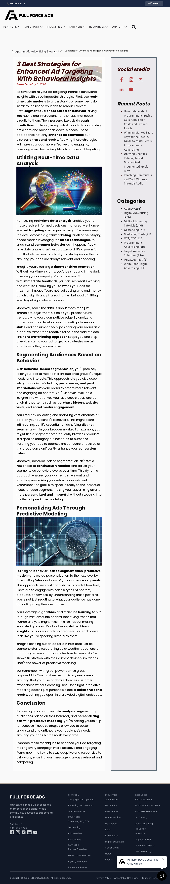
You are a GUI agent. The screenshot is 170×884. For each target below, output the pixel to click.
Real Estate (111, 823)
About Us (140, 833)
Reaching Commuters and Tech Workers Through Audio (138, 180)
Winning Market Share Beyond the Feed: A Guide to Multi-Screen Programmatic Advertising (138, 141)
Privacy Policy (103, 878)
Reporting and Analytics (81, 805)
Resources (97, 27)
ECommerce (111, 835)
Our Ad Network (76, 811)
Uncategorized (133, 260)
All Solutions (74, 839)
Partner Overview (77, 849)
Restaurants (111, 811)
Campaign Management (81, 799)
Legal (108, 829)
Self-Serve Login (144, 851)
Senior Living (112, 847)
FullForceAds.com (39, 878)
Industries (54, 27)
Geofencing (131, 230)
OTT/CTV (130, 238)
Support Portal (143, 839)
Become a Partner (77, 867)
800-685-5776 (18, 828)
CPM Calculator (143, 799)
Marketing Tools (134, 234)
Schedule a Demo (144, 845)
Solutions (32, 27)
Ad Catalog (141, 817)
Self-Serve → (154, 3)
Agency (129, 209)
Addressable (75, 833)
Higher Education (114, 841)
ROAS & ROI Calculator (147, 805)
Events (109, 859)
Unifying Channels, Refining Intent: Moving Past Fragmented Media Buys (136, 162)
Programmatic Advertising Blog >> (34, 51)
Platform (10, 27)
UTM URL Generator (146, 811)
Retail (108, 853)
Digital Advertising (136, 213)
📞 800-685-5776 (16, 3)
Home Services (113, 817)
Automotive (111, 799)
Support (118, 27)
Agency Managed (77, 861)
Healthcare (111, 805)
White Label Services (79, 855)
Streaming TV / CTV (78, 821)
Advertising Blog (144, 823)
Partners (75, 27)
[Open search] (134, 27)
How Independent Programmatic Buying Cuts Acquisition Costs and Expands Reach (138, 120)
